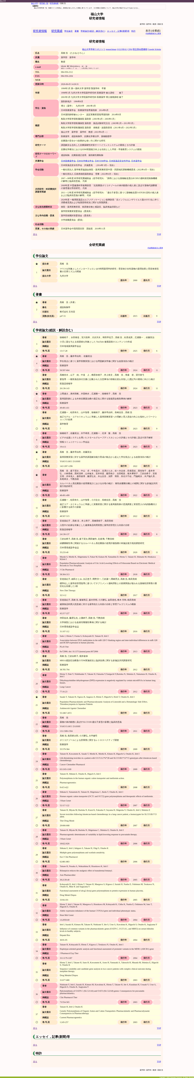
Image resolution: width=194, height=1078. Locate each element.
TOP (159, 234)
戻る (35, 234)
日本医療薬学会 (68, 161)
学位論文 (68, 31)
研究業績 (56, 30)
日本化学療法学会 (85, 161)
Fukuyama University (176, 1077)
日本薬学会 (136, 161)
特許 (133, 31)
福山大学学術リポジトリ (93, 49)
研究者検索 (54, 3)
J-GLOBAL (122, 49)
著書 (77, 31)
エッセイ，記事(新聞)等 (118, 31)
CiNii (129, 49)
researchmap (111, 49)
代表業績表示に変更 (153, 33)
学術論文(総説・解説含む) (93, 31)
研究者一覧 (44, 3)
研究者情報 (40, 30)
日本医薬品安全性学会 (119, 161)
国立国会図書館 (140, 49)
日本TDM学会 (101, 161)
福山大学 (3, 1)
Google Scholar (154, 49)
